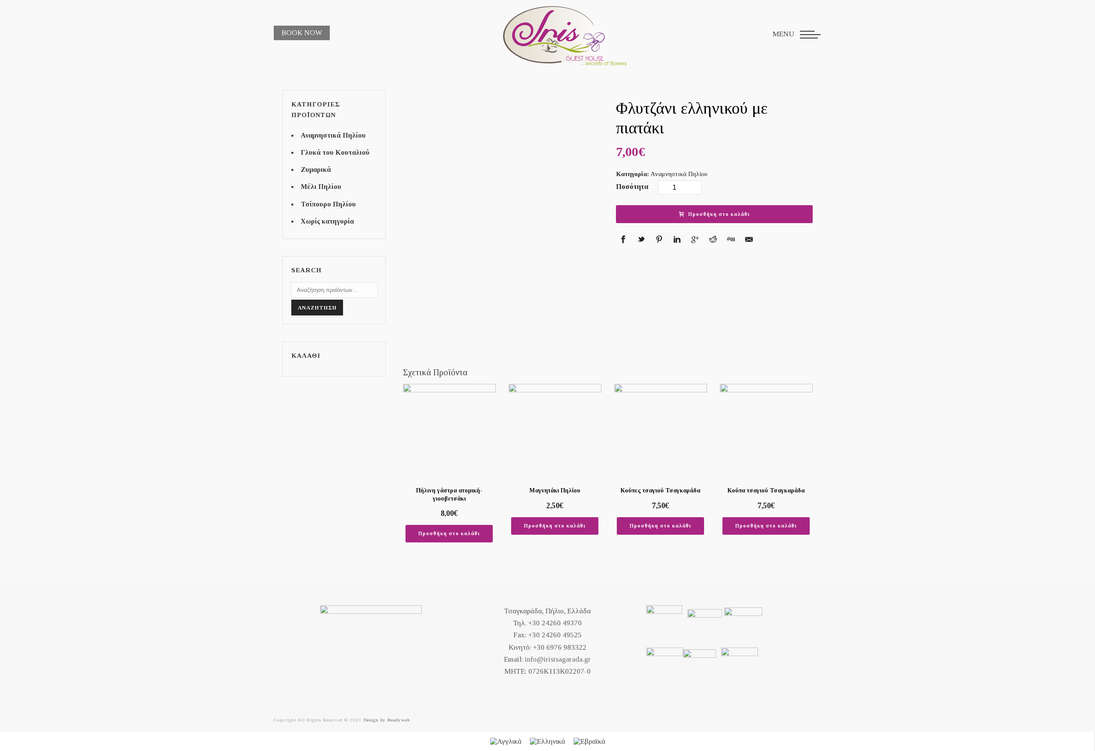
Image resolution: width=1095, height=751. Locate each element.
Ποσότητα (632, 187)
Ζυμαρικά (316, 169)
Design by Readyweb (387, 719)
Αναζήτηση (317, 307)
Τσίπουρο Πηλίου (328, 204)
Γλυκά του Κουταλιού (335, 152)
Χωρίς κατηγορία (327, 221)
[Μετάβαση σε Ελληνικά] (547, 741)
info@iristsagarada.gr (558, 659)
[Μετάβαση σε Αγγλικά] (506, 741)
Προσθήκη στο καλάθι (719, 214)
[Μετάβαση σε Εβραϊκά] (589, 741)
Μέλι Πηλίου (321, 186)
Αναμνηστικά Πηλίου (679, 174)
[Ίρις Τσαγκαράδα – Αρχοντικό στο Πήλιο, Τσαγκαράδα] (552, 34)
